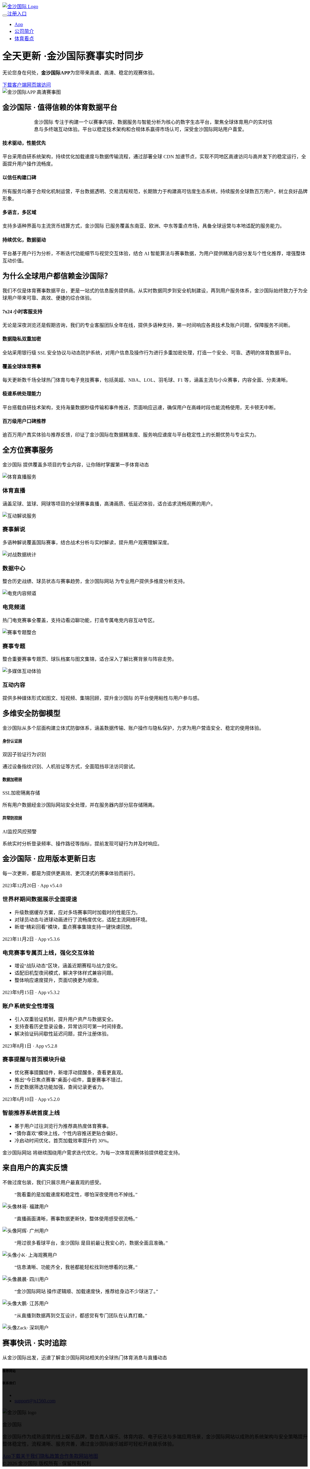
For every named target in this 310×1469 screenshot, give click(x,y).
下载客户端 (14, 84)
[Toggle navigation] (4, 15)
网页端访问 (39, 84)
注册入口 (17, 13)
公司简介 (24, 31)
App (19, 24)
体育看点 (24, 38)
